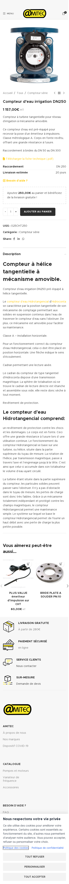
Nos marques (11, 739)
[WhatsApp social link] (23, 239)
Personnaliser (34, 866)
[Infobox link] (26, 626)
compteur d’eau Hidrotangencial (28, 301)
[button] (28, 563)
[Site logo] (34, 13)
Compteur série (37, 93)
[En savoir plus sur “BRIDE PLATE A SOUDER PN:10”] (61, 563)
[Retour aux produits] (59, 93)
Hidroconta (59, 301)
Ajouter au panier (38, 211)
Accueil (7, 93)
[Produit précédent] (54, 93)
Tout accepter (34, 876)
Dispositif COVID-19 (15, 746)
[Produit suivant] (64, 93)
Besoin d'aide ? (16, 180)
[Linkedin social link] (18, 239)
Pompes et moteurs (16, 771)
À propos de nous (14, 733)
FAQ (6, 812)
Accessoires (11, 787)
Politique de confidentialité (48, 847)
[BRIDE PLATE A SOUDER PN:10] (50, 574)
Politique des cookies (16, 847)
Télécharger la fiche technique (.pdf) (29, 159)
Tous (20, 93)
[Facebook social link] (14, 239)
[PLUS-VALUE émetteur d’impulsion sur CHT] (18, 574)
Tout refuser (34, 856)
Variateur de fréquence (11, 779)
